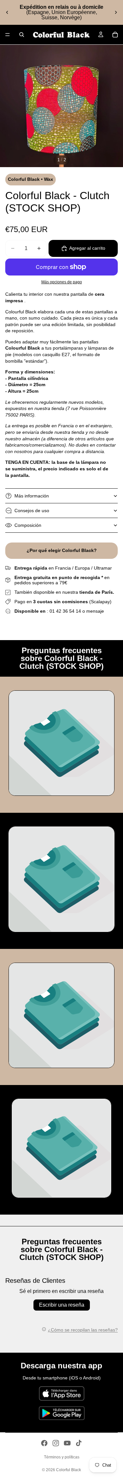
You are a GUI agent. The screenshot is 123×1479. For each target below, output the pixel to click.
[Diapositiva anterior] (7, 12)
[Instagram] (56, 1443)
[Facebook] (44, 1443)
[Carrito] (115, 34)
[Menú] (7, 34)
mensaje (95, 611)
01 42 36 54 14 (65, 611)
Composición (27, 525)
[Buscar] (21, 34)
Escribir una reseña (61, 1305)
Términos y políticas (61, 1457)
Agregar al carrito (87, 248)
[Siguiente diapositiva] (116, 12)
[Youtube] (67, 1443)
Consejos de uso (31, 510)
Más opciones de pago (61, 282)
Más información (31, 495)
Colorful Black (68, 1470)
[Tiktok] (79, 1443)
